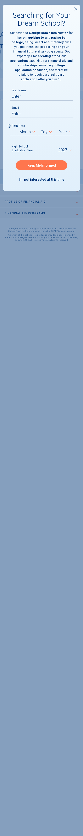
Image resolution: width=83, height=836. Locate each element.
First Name (19, 90)
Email (15, 107)
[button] (9, 126)
